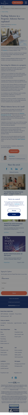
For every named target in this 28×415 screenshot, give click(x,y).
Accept (14, 214)
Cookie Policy (16, 203)
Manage (14, 210)
